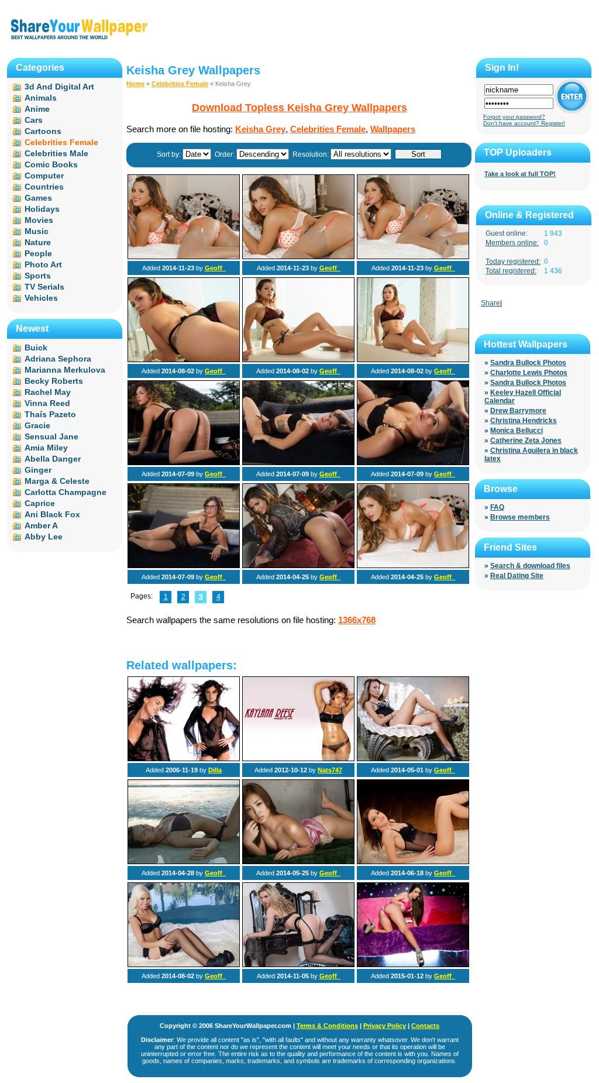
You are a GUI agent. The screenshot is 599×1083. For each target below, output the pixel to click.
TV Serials (44, 286)
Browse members (520, 517)
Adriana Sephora (58, 358)
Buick (36, 347)
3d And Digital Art (59, 86)
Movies (39, 220)
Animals (41, 97)
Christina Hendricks (523, 421)
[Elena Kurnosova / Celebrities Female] (184, 862)
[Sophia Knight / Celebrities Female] (298, 965)
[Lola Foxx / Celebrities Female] (413, 965)
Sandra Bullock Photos (528, 363)
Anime (37, 109)
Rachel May (48, 392)
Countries (44, 186)
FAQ (497, 507)
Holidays (42, 209)
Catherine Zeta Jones (526, 440)
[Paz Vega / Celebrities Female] (184, 759)
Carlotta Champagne (65, 492)
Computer (44, 175)
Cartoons (43, 131)
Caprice (40, 503)
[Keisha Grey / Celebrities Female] (184, 257)
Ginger (38, 470)
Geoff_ (215, 267)
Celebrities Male (56, 153)
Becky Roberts (54, 381)
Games (38, 197)
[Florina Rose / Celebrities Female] (413, 862)
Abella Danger (53, 458)
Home (135, 83)
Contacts (425, 1025)
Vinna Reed (47, 403)
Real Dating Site (516, 576)
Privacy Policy (384, 1025)
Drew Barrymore (518, 411)
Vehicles (41, 297)
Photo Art (43, 264)
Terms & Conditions (327, 1025)
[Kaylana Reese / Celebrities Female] (298, 759)
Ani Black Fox (52, 514)
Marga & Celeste (57, 481)
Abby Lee (44, 536)
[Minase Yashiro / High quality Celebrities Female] (298, 862)
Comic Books (51, 164)
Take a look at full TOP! (520, 173)
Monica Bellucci (516, 431)
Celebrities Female (180, 83)
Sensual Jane (51, 436)
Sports (38, 275)
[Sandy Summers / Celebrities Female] (413, 759)
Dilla (215, 769)
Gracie (37, 425)
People (38, 253)
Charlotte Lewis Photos (528, 373)
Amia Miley (46, 447)
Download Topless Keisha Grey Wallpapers (299, 108)
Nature (38, 242)
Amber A (41, 525)
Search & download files (530, 566)
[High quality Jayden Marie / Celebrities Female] (184, 965)
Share (490, 303)
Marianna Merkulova (65, 369)
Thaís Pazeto (50, 414)
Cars (34, 120)
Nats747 (330, 769)
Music (37, 231)
